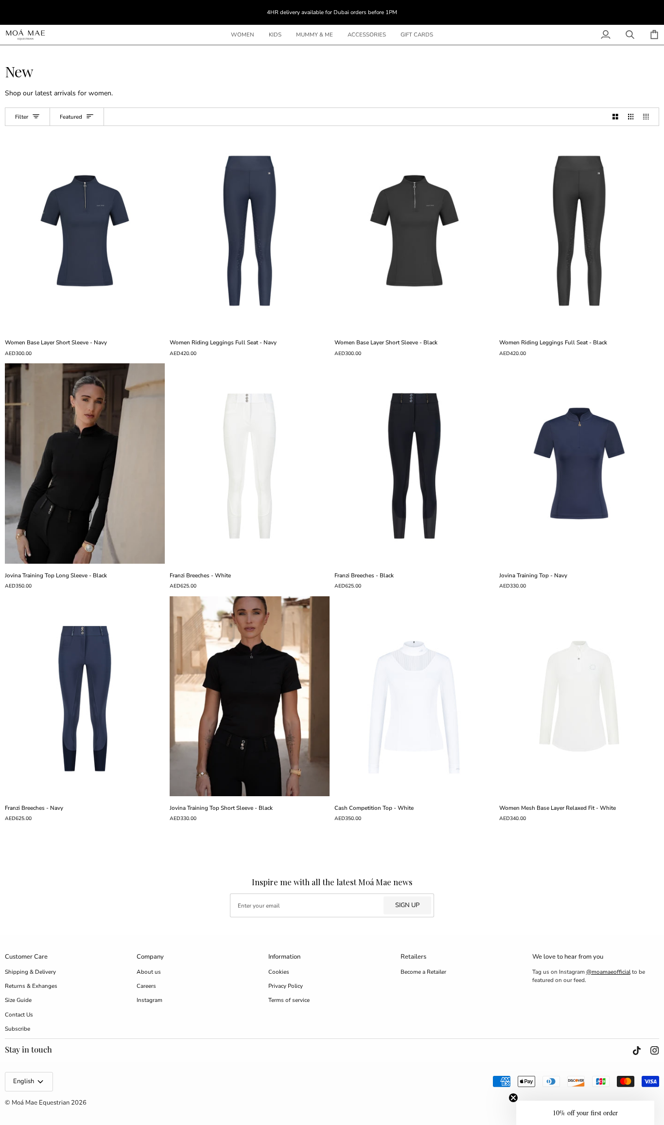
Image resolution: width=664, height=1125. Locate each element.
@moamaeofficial (608, 972)
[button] (243, 35)
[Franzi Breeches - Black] (414, 463)
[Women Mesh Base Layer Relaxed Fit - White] (579, 696)
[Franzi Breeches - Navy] (85, 696)
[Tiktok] (637, 1050)
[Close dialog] (60, 921)
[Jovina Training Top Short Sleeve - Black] (250, 696)
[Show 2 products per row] (615, 116)
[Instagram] (654, 1050)
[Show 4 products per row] (648, 116)
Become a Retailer (423, 972)
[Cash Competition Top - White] (414, 696)
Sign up (407, 905)
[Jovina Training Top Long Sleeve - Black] (85, 463)
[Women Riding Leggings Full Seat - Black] (579, 231)
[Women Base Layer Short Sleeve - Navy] (85, 231)
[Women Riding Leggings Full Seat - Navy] (250, 231)
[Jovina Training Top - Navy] (579, 463)
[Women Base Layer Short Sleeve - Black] (414, 231)
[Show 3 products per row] (631, 116)
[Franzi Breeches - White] (250, 463)
